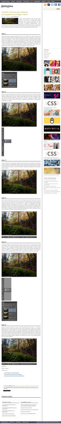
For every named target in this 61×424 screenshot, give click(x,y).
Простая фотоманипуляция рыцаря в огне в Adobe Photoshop (9, 405)
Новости (44, 1)
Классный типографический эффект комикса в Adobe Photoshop (9, 408)
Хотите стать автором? (5, 423)
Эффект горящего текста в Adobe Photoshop (9, 415)
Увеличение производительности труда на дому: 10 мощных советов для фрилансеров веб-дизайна (28, 405)
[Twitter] (52, 4)
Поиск (58, 8)
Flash (48, 1)
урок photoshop (16, 387)
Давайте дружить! (4, 422)
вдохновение (37, 1)
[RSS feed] (45, 4)
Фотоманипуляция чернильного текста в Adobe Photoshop (8, 411)
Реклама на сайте (25, 422)
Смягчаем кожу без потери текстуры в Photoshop (13, 374)
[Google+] (48, 4)
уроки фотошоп (32, 387)
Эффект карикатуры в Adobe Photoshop (8, 413)
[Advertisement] (25, 381)
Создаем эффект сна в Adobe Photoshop (11, 372)
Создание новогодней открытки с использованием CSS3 (29, 409)
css (32, 1)
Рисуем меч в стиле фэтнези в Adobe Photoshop (28, 413)
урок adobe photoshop (9, 387)
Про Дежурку (18, 422)
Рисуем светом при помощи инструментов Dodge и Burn (15, 13)
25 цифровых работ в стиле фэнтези (26, 407)
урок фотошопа (27, 387)
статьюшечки (26, 1)
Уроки (53, 1)
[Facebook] (59, 4)
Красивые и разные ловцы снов (25, 411)
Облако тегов (12, 422)
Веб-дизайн (19, 1)
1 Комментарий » (16, 16)
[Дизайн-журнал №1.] (7, 6)
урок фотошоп (21, 387)
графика (13, 1)
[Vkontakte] (56, 4)
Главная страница (5, 1)
